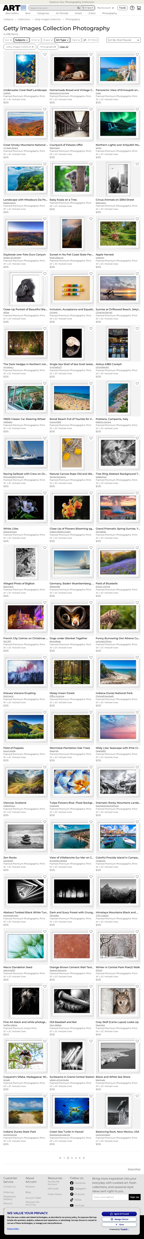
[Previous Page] (60, 1158)
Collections (24, 19)
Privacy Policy (13, 1228)
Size (7, 40)
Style (74, 40)
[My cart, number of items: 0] (139, 8)
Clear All (64, 47)
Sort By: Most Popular (119, 40)
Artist (34, 40)
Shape (46, 40)
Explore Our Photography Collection (72, 2)
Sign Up (134, 1197)
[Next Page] (84, 1158)
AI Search (89, 8)
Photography (73, 19)
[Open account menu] (113, 8)
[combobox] (52, 8)
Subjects (8, 19)
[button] (72, 2)
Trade (122, 7)
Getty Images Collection (48, 19)
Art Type (61, 40)
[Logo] (14, 8)
